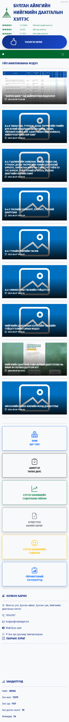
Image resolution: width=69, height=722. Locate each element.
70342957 (9, 615)
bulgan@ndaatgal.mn (16, 621)
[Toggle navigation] (63, 54)
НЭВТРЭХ (64, 2)
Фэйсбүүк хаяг (13, 628)
